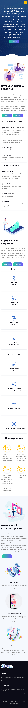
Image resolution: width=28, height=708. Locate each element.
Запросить (19, 115)
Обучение (14, 582)
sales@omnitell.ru (7, 680)
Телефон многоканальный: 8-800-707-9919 (14, 693)
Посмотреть (15, 41)
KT (13, 705)
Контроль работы (14, 613)
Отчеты (14, 646)
